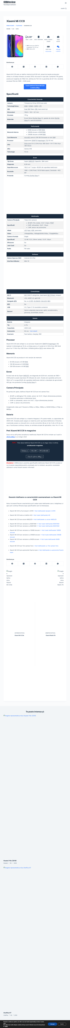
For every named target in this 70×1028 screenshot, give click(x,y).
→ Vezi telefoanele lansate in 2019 (44, 511)
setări (6, 1026)
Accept (52, 1024)
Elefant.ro (25, 451)
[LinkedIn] (46, 67)
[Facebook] (12, 67)
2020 (15, 863)
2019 (17, 28)
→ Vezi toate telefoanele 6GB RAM (48, 524)
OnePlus (6, 1015)
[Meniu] (65, 3)
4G (13, 28)
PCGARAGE (44, 451)
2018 (15, 1015)
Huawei (6, 863)
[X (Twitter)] (23, 67)
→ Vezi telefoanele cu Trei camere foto (45, 546)
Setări (62, 1024)
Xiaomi (8, 28)
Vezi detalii (33, 331)
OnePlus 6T (7, 1013)
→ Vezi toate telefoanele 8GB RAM (48, 526)
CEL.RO (34, 451)
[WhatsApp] (58, 67)
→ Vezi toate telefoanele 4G (41, 515)
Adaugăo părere (58, 50)
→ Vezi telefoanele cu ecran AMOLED (44, 519)
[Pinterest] (35, 67)
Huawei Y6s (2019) (10, 860)
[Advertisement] (35, 196)
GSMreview (9, 2)
